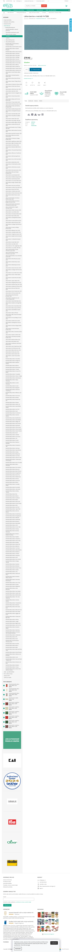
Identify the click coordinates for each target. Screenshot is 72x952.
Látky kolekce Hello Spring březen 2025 (13, 156)
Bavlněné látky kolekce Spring (12, 452)
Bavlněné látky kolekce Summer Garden (12, 415)
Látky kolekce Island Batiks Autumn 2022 (13, 310)
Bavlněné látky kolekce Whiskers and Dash (13, 393)
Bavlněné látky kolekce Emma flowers (14, 652)
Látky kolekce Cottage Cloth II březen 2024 (13, 225)
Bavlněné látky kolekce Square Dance (13, 68)
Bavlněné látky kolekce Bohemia (12, 566)
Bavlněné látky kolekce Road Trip (13, 475)
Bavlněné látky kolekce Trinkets (12, 369)
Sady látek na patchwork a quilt (12, 32)
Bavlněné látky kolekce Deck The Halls (14, 462)
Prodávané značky (40, 1)
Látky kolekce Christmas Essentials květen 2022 (13, 337)
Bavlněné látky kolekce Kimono (12, 478)
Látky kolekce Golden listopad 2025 (13, 109)
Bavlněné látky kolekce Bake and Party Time (14, 650)
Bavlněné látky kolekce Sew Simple (13, 591)
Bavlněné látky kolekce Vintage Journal (12, 561)
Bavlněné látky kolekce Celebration (13, 635)
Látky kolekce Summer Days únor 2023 (14, 284)
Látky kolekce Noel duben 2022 (12, 341)
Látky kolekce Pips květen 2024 (12, 215)
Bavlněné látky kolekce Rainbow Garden (12, 363)
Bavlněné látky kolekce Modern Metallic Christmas (12, 534)
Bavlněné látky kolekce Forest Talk (13, 527)
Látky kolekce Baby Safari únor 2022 (13, 350)
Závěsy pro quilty (7, 677)
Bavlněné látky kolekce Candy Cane (13, 593)
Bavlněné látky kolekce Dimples (12, 665)
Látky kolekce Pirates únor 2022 (12, 352)
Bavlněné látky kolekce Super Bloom (13, 450)
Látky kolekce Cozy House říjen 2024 (13, 180)
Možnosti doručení (42, 65)
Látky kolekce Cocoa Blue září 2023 (13, 247)
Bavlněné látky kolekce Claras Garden (14, 429)
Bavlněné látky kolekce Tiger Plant (13, 509)
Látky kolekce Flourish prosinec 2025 (13, 104)
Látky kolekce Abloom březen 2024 (13, 222)
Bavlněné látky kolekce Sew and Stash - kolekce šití (14, 659)
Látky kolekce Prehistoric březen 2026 (14, 84)
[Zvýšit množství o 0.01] (29, 69)
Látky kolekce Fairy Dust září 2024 (13, 185)
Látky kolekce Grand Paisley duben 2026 (13, 72)
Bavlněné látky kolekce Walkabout (13, 586)
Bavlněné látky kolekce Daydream (13, 425)
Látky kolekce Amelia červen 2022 (13, 320)
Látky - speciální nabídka (9, 672)
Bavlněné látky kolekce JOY (11, 438)
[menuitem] (7, 10)
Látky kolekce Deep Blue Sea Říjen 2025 (13, 116)
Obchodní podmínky (7, 883)
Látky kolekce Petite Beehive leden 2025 (13, 164)
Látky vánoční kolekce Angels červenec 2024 (12, 207)
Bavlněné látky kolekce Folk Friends (13, 423)
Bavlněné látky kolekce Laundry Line (13, 70)
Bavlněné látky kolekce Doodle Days (13, 514)
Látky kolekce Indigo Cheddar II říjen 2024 (13, 183)
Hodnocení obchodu (29, 1)
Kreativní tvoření (7, 24)
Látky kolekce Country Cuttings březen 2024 (12, 228)
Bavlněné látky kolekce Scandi (12, 386)
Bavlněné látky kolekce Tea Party (13, 548)
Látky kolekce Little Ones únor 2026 (13, 89)
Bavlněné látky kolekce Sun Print (12, 409)
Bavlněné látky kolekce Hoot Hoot (13, 395)
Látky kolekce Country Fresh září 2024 (14, 187)
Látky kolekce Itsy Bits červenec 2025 (14, 133)
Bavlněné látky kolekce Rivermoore (13, 61)
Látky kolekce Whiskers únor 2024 (13, 230)
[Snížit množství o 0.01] (29, 70)
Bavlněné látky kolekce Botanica (12, 521)
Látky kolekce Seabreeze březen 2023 (14, 286)
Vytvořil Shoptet (65, 949)
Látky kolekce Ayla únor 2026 (12, 91)
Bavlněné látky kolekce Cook (12, 657)
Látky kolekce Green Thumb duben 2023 (13, 275)
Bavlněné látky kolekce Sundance (13, 498)
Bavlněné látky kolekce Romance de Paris (13, 662)
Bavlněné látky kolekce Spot (12, 411)
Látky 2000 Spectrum (10, 40)
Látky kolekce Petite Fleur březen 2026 (13, 87)
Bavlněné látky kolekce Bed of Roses (13, 471)
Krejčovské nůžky (7, 20)
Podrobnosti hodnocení (41, 18)
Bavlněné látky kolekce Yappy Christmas (12, 380)
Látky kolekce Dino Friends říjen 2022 (13, 306)
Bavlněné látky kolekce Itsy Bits (12, 643)
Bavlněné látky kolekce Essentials (13, 487)
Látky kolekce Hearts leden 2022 (12, 354)
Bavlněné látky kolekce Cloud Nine (13, 359)
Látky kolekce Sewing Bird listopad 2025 (13, 111)
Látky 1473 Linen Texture (11, 34)
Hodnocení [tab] (30, 101)
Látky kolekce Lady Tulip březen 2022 (13, 346)
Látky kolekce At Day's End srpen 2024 (14, 193)
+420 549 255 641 (43, 882)
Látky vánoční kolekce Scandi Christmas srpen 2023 (12, 250)
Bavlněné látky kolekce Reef (12, 433)
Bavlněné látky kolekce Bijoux (12, 499)
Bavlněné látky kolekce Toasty (12, 667)
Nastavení (18, 948)
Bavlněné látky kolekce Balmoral (12, 546)
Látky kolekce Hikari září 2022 (12, 312)
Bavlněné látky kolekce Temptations (13, 603)
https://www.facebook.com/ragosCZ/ (47, 886)
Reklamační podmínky (7, 887)
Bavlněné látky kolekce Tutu (12, 571)
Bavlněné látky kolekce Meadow (12, 605)
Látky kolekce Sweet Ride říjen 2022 (13, 301)
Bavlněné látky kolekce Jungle (12, 621)
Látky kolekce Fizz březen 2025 (12, 145)
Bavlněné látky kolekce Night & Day (13, 623)
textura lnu (33, 125)
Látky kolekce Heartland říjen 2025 (13, 114)
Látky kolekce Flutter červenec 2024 (13, 210)
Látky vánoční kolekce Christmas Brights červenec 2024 (12, 201)
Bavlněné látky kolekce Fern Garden (13, 467)
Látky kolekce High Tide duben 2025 (13, 143)
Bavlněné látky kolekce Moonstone (13, 367)
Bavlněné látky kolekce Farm (12, 638)
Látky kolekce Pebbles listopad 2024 (13, 177)
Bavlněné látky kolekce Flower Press (13, 568)
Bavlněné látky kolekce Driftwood (13, 66)
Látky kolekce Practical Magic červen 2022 (13, 318)
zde (29, 945)
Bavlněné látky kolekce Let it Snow (13, 436)
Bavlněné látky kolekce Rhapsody (13, 454)
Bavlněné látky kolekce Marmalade (13, 523)
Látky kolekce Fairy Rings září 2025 (13, 120)
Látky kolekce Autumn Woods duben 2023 (13, 278)
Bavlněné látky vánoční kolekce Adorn (14, 46)
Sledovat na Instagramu (49, 934)
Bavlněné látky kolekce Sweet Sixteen (14, 431)
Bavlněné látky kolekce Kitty (12, 505)
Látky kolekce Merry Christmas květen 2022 (14, 332)
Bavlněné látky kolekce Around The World (13, 371)
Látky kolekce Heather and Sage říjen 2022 (13, 303)
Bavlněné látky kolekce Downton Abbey (12, 627)
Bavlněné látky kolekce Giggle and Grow (13, 614)
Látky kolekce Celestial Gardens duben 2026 (12, 76)
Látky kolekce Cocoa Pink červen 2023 (14, 272)
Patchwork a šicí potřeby (9, 22)
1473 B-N (8, 36)
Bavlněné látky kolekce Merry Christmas (12, 465)
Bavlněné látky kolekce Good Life (13, 480)
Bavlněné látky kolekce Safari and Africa (13, 574)
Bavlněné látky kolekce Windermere (13, 476)
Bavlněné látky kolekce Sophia (12, 569)
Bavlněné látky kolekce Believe (12, 365)
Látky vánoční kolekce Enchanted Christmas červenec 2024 (13, 204)
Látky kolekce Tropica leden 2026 (13, 102)
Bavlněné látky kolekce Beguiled (12, 387)
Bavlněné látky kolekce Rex (11, 494)
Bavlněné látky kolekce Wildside (12, 517)
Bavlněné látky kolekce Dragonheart (13, 473)
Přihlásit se (7, 905)
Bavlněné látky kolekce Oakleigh (12, 57)
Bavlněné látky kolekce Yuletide (12, 434)
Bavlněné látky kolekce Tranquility (13, 374)
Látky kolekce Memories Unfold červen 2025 (12, 136)
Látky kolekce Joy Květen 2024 (12, 212)
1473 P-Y (7, 38)
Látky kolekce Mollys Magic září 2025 (13, 122)
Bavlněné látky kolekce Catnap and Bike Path (13, 617)
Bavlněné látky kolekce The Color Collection (13, 597)
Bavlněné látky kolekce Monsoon (12, 469)
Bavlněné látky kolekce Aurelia (12, 584)
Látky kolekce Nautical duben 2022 (13, 339)
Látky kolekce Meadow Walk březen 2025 (13, 147)
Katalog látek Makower (10, 27)
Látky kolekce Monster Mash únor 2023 (13, 289)
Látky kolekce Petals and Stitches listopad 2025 (13, 106)
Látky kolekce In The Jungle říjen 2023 (14, 246)
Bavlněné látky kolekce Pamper (12, 402)
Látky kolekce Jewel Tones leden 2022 (13, 356)
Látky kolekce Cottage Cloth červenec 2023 (14, 270)
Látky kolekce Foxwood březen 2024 (13, 220)
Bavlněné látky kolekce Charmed (12, 53)
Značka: (51, 18)
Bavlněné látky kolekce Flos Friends (13, 559)
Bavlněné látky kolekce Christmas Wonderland (13, 580)
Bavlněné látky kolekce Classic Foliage (14, 376)
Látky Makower (7, 25)
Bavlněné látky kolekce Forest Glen (13, 63)
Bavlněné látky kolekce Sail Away (13, 448)
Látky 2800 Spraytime (10, 42)
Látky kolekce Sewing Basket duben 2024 (13, 218)
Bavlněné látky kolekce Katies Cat (13, 404)
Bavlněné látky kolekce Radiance (12, 551)
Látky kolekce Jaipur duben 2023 (12, 280)
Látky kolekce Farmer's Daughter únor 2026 (14, 93)
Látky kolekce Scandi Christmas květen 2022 (12, 329)
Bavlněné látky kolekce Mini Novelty (13, 595)
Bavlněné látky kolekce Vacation (12, 564)
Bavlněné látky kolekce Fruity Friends (13, 503)
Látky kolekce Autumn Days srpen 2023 (13, 262)
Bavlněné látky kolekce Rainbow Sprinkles (12, 443)
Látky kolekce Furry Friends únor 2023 (14, 291)
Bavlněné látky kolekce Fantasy (12, 529)
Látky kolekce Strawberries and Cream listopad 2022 (12, 298)
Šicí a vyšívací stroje (8, 674)
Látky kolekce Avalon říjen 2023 (12, 242)
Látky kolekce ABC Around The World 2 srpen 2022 (13, 315)
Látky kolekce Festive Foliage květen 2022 (13, 326)
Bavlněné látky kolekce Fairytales (13, 55)
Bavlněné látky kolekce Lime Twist (13, 582)
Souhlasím (54, 943)
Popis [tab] (26, 101)
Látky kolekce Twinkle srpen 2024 (13, 191)
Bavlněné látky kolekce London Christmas (12, 383)
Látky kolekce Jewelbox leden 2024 (13, 232)
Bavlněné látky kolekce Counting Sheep (12, 485)
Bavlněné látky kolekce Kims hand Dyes (13, 607)
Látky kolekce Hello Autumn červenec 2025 (13, 131)
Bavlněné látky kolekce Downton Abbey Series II (12, 577)
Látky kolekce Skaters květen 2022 (13, 334)
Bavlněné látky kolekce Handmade (13, 519)
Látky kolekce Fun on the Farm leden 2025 (13, 159)
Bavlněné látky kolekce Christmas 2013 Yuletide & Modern (13, 632)
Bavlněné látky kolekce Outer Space (13, 427)
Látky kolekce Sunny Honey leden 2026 (13, 96)
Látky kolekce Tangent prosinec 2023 (13, 234)
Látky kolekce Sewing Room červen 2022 (13, 323)
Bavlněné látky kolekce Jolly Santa (13, 489)
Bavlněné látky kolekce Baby (12, 647)
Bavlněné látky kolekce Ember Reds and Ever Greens (13, 669)
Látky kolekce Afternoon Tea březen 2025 (13, 153)
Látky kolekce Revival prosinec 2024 (13, 170)
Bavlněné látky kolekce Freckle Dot (13, 413)
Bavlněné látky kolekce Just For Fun (13, 625)
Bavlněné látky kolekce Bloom (12, 482)
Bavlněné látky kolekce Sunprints (13, 555)
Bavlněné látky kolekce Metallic (12, 542)
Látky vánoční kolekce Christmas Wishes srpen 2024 (12, 198)
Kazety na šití (7, 675)
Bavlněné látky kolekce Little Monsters (12, 589)
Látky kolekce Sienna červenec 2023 (13, 268)
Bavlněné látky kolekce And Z (12, 525)
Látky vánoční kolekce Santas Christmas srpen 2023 (12, 253)
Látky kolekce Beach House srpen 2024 (13, 195)
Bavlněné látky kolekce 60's (11, 637)
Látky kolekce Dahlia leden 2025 (12, 162)
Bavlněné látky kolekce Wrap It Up (13, 544)
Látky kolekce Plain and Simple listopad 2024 (12, 172)
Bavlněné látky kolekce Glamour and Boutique (13, 654)
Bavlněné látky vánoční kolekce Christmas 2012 (12, 641)
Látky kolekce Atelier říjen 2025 (12, 118)
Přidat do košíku (36, 69)
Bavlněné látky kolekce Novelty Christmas (12, 531)
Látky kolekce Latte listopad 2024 (13, 179)
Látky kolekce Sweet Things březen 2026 (13, 82)
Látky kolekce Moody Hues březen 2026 (13, 79)
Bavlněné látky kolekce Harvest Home (14, 51)
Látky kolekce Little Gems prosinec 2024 (13, 167)
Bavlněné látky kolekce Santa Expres (13, 378)
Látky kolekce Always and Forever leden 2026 (13, 99)
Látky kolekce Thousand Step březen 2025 (13, 150)
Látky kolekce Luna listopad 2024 (12, 175)
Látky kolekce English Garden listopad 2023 (14, 236)
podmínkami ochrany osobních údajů (23, 902)
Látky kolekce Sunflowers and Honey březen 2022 (13, 344)
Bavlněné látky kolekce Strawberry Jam (13, 446)
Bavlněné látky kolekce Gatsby (12, 619)
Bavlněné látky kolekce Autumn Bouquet (12, 49)
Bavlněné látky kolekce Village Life (13, 421)
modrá (32, 124)
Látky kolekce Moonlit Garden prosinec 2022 (12, 295)
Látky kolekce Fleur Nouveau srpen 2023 (13, 259)
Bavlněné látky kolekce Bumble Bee (13, 418)
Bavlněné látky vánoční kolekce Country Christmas (12, 44)
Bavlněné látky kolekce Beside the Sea (13, 400)
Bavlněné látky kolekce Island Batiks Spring (13, 407)
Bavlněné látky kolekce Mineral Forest (14, 609)
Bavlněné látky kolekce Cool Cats (13, 455)
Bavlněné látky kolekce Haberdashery (14, 550)
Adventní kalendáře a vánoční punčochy (12, 30)
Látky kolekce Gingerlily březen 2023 (13, 282)
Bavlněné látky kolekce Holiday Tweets (12, 491)
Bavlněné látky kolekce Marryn (12, 496)
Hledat (44, 5)
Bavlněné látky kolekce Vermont (12, 59)
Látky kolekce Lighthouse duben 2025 (13, 141)
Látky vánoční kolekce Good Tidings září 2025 (13, 128)
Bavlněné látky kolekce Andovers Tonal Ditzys (13, 390)
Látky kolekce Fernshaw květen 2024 (13, 214)
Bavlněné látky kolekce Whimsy (12, 64)
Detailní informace (28, 78)
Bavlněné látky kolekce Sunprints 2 (13, 538)
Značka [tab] (40, 101)
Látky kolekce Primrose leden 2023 (13, 293)
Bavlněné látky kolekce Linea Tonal (13, 540)
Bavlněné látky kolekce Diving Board (13, 516)
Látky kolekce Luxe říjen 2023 (12, 244)
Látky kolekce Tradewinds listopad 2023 (13, 239)
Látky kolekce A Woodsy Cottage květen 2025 (13, 139)
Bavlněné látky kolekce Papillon (12, 537)
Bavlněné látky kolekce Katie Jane (13, 501)
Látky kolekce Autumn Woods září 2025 (13, 125)
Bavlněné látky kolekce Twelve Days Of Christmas (13, 460)
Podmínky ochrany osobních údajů (10, 885)
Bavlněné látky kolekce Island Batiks (13, 420)
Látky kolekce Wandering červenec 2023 (13, 265)
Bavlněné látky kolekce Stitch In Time (13, 457)
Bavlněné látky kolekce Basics (12, 645)
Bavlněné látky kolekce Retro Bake (13, 611)
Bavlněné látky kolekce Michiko (12, 397)
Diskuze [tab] (36, 101)
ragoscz (41, 888)
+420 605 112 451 (43, 884)
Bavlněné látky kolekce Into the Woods (12, 511)
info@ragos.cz (43, 880)
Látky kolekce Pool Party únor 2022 (13, 348)
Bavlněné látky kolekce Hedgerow (13, 360)
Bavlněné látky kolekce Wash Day (13, 630)
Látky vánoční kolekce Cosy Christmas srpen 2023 (14, 256)
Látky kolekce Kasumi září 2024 (12, 189)
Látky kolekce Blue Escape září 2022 (13, 308)
